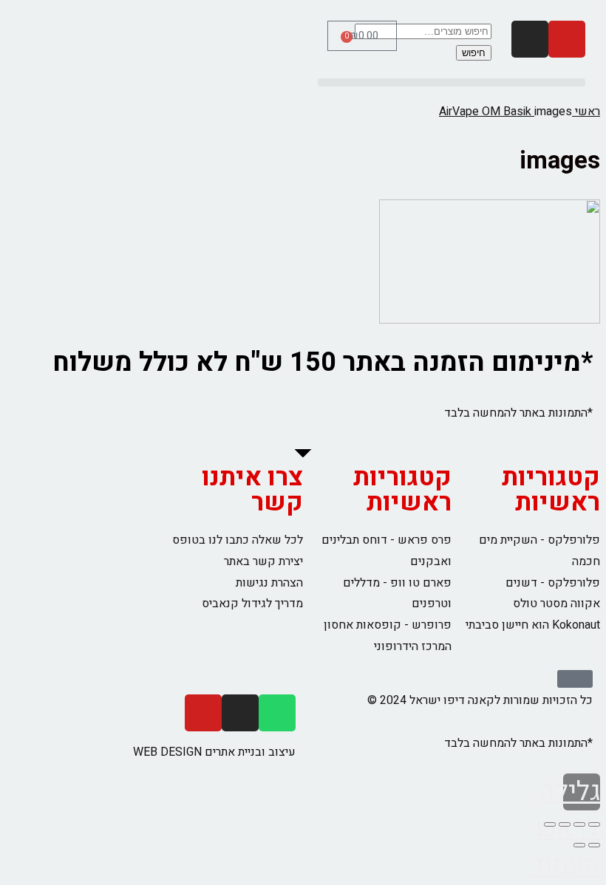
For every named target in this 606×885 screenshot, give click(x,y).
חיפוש (474, 52)
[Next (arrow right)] (579, 845)
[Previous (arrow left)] (594, 845)
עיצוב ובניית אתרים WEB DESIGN (214, 752)
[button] (451, 82)
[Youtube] (566, 39)
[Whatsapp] (277, 712)
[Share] (579, 824)
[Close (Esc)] (594, 824)
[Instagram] (529, 39)
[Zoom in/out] (550, 824)
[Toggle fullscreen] (565, 824)
